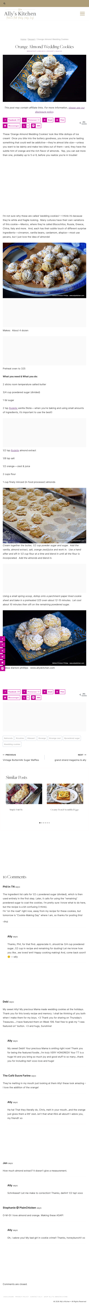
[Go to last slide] (8, 802)
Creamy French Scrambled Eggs (65, 809)
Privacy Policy (22, 1297)
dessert (31, 738)
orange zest (55, 738)
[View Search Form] (4, 3)
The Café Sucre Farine (17, 1075)
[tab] (39, 822)
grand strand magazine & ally (70, 757)
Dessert (50, 51)
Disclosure (9, 1297)
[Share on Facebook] (2, 638)
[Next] (80, 802)
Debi (5, 1001)
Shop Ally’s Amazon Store (56, 1297)
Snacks (59, 51)
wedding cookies (12, 744)
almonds (8, 738)
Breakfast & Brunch (36, 51)
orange (42, 738)
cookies (20, 738)
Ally (9, 936)
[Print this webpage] (2, 656)
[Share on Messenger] (2, 662)
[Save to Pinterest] (2, 644)
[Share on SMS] (2, 668)
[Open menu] (82, 13)
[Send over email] (2, 650)
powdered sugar (72, 738)
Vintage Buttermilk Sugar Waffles (21, 757)
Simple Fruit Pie (16, 809)
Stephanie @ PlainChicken (19, 1207)
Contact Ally (36, 1297)
